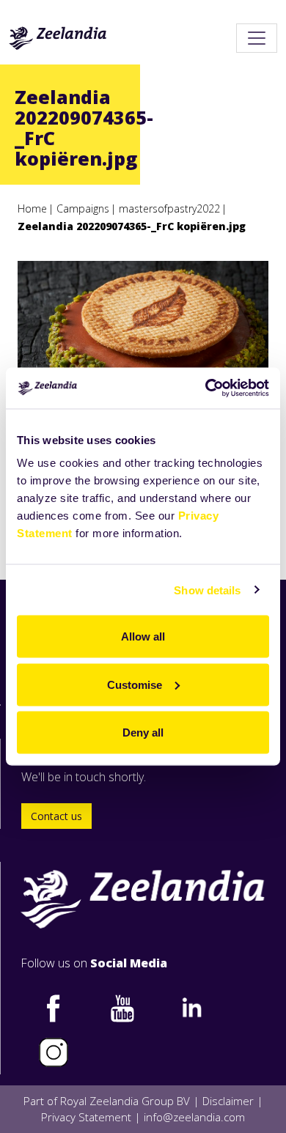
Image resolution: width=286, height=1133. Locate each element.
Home (32, 208)
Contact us (56, 816)
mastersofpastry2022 (169, 208)
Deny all (143, 732)
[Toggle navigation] (256, 38)
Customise (134, 684)
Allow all (143, 636)
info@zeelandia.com (194, 1117)
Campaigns (82, 208)
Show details (207, 589)
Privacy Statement (86, 1117)
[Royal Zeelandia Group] (58, 38)
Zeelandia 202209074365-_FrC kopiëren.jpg (132, 226)
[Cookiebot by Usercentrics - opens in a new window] (205, 388)
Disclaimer (228, 1100)
